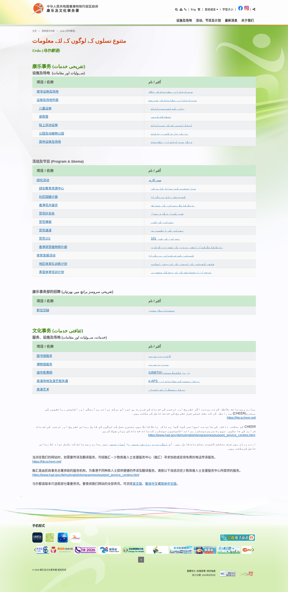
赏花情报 (45, 222)
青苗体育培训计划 (51, 272)
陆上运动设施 (48, 125)
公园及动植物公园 (51, 133)
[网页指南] (181, 9)
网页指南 (211, 571)
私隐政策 (201, 571)
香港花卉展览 (48, 205)
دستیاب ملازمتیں (162, 310)
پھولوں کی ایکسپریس (167, 230)
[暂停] (141, 560)
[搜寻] (176, 9)
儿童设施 (45, 108)
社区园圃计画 (48, 197)
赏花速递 (45, 230)
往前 (35, 549)
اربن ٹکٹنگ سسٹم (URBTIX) (169, 372)
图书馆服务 (44, 356)
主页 (34, 31)
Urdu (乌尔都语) (67, 31)
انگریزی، (160, 444)
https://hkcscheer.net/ (241, 417)
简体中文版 (169, 483)
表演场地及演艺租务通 (52, 381)
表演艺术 (43, 389)
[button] (211, 9)
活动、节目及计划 (208, 20)
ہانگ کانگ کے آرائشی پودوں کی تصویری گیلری (187, 247)
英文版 (137, 483)
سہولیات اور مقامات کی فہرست (173, 100)
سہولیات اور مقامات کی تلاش (171, 91)
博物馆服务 (44, 364)
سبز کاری (155, 180)
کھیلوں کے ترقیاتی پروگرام (171, 255)
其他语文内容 (48, 31)
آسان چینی (117, 444)
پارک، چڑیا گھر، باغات (169, 133)
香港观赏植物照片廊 (53, 247)
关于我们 (247, 20)
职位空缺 (43, 310)
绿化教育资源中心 (51, 188)
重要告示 (191, 571)
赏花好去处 (47, 213)
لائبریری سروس (160, 356)
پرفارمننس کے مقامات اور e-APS (174, 381)
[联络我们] (185, 9)
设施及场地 (184, 20)
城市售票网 (44, 372)
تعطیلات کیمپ (161, 116)
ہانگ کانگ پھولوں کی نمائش (173, 205)
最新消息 (231, 20)
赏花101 (45, 238)
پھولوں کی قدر (162, 222)
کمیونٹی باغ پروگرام (168, 197)
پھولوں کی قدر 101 (165, 238)
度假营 (43, 116)
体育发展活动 (46, 255)
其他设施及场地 (50, 141)
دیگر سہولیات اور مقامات (171, 141)
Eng (193, 9)
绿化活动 (43, 180)
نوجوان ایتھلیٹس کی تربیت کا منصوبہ (181, 272)
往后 (253, 549)
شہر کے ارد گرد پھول (167, 213)
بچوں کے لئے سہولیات (168, 108)
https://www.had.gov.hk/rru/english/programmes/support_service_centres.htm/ (201, 435)
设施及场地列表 (48, 100)
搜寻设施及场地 (48, 91)
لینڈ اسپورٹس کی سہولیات (171, 125)
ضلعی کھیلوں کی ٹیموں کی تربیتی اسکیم (182, 264)
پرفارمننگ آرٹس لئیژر (167, 389)
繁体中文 (151, 483)
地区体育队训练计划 (53, 264)
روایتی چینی (141, 444)
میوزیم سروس (159, 364)
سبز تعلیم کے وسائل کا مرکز (173, 188)
